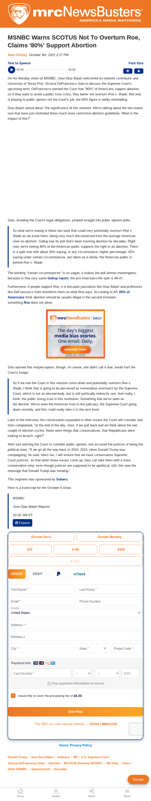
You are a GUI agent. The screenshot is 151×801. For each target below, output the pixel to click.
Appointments (41, 769)
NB (75, 757)
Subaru (61, 479)
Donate (138, 779)
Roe (27, 302)
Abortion (54, 763)
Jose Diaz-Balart (42, 757)
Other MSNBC (17, 769)
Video (126, 763)
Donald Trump (17, 757)
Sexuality (60, 769)
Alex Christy (17, 55)
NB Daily (112, 763)
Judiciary (63, 757)
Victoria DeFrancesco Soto (26, 763)
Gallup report (58, 278)
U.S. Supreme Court (95, 757)
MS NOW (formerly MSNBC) (83, 763)
